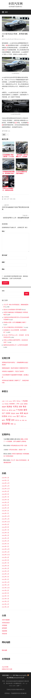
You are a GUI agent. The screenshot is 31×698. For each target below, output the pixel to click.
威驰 (14, 410)
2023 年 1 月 (5, 579)
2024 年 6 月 (5, 532)
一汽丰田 (24, 401)
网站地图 (4, 650)
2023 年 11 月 (5, 552)
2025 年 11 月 (5, 486)
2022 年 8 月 (5, 593)
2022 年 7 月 (5, 596)
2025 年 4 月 (5, 505)
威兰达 (10, 410)
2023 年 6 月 (5, 565)
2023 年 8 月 (5, 560)
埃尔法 (4, 410)
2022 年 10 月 (5, 587)
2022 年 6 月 (5, 598)
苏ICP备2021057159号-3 (20, 675)
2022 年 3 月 (5, 607)
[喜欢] (4, 134)
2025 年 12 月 (5, 483)
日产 (16, 122)
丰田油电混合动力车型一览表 (18, 445)
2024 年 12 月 (5, 516)
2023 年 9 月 (5, 557)
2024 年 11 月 (5, 519)
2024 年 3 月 (5, 541)
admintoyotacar (21, 39)
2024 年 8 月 (5, 527)
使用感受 (4, 628)
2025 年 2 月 (5, 510)
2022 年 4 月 (5, 604)
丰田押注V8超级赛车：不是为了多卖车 (13, 371)
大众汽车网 (5, 667)
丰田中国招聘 (6, 620)
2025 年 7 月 (5, 497)
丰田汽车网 (15, 3)
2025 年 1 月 (5, 513)
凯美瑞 (9, 407)
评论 (3, 231)
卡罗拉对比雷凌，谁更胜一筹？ (17, 449)
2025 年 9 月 (5, 491)
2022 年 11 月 (5, 585)
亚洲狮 (21, 403)
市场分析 (4, 633)
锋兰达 (17, 420)
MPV (14, 401)
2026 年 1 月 (5, 480)
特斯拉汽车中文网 (7, 669)
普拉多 (13, 413)
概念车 (26, 413)
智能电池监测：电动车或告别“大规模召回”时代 (15, 368)
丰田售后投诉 (6, 622)
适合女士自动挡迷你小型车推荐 (12, 309)
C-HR (6, 401)
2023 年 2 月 (5, 576)
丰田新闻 (6, 197)
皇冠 (22, 416)
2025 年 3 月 (5, 508)
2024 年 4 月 (5, 538)
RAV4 (18, 401)
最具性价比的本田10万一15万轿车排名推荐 (15, 345)
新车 (7, 45)
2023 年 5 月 (5, 568)
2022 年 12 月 (5, 582)
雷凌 (12, 424)
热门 (18, 416)
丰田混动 (6, 403)
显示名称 (5, 255)
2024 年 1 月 (5, 546)
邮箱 (3, 262)
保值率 (4, 407)
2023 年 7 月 (5, 563)
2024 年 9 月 (5, 524)
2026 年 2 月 (5, 477)
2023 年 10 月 (6, 554)
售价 (24, 406)
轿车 (13, 420)
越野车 (3, 420)
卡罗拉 (15, 407)
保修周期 (4, 631)
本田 (11, 199)
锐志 (20, 420)
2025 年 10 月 (6, 488)
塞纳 (7, 410)
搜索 (3, 291)
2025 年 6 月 (5, 499)
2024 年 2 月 (5, 543)
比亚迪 (4, 416)
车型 (5, 50)
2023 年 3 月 (5, 574)
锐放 (23, 420)
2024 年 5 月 (5, 535)
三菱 (3, 403)
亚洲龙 (26, 404)
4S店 (3, 401)
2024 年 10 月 (6, 521)
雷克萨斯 (6, 423)
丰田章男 (12, 404)
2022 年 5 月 (5, 601)
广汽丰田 (19, 410)
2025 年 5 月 (5, 502)
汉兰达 (10, 416)
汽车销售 (14, 416)
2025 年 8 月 (5, 494)
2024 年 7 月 (5, 530)
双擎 (20, 407)
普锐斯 (17, 413)
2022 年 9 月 (5, 590)
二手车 (17, 404)
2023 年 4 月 (5, 571)
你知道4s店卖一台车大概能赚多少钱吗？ (14, 322)
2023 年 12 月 (5, 549)
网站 (3, 269)
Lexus (10, 401)
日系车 (8, 413)
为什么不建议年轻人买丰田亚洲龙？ (13, 327)
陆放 (26, 420)
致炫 (25, 416)
